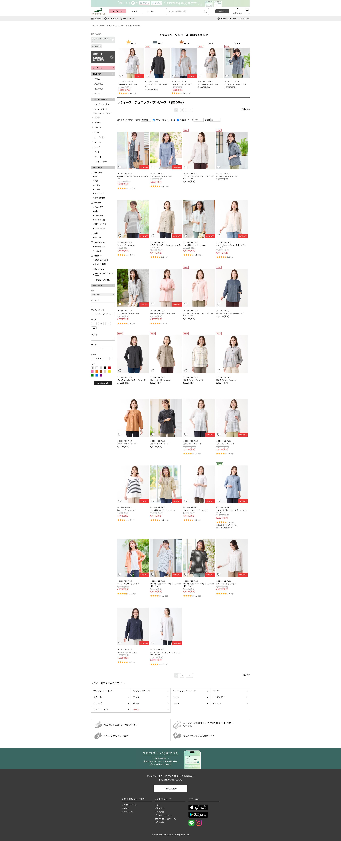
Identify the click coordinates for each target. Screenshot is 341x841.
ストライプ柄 (99, 219)
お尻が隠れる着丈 (101, 260)
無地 (96, 211)
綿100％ (137, 25)
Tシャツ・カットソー (102, 104)
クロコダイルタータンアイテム (103, 274)
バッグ (97, 147)
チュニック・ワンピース (117, 25)
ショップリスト (128, 811)
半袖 (96, 180)
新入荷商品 (98, 84)
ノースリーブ (99, 193)
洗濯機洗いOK (99, 246)
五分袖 (97, 189)
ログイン (222, 11)
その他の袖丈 (99, 198)
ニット (97, 132)
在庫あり (183, 120)
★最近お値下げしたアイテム (226, 525)
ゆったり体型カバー (102, 264)
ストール (97, 157)
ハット (97, 152)
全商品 (97, 79)
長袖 (96, 176)
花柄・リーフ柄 (100, 224)
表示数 (207, 120)
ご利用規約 (159, 811)
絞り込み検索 (103, 383)
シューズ (97, 142)
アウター (97, 127)
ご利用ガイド (160, 808)
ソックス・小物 (100, 161)
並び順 (138, 120)
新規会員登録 (170, 788)
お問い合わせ (160, 822)
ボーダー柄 (98, 215)
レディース (102, 25)
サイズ (190, 120)
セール (97, 93)
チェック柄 (98, 207)
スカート (97, 122)
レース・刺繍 (99, 228)
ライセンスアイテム (129, 804)
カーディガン (99, 137)
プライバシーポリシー (163, 815)
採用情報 (125, 808)
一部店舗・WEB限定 (102, 280)
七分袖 (97, 185)
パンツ (97, 117)
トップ (93, 25)
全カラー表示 (160, 120)
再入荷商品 (98, 88)
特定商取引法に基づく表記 (165, 818)
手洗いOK (98, 251)
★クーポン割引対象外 (224, 527)
